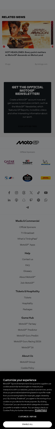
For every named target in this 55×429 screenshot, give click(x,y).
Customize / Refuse (27, 417)
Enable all (27, 424)
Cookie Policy (40, 411)
